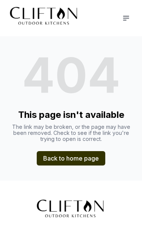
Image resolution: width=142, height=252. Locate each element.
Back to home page (71, 158)
